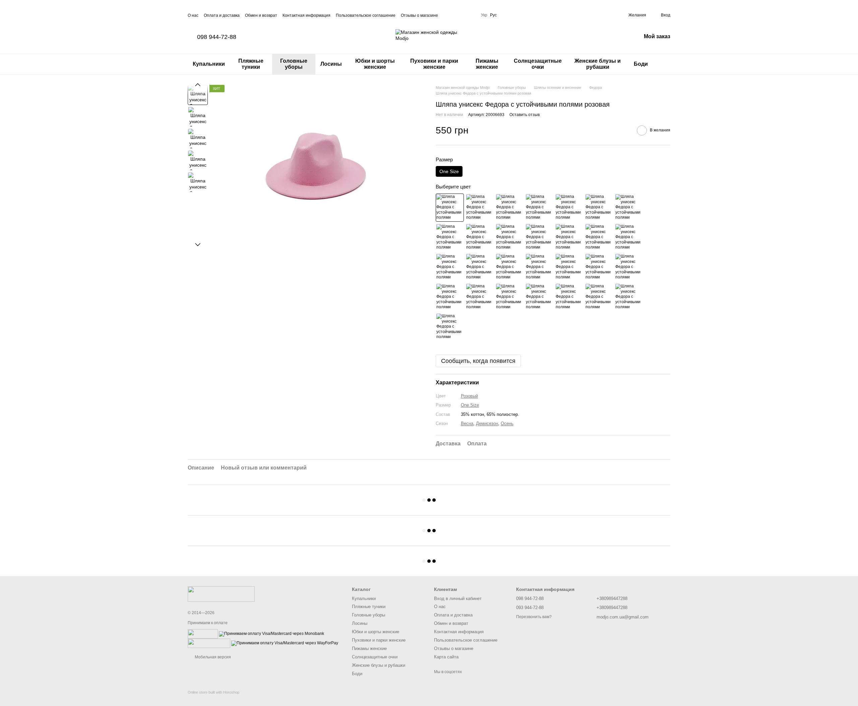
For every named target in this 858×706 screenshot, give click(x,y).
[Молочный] (629, 208)
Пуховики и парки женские (434, 64)
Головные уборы (293, 64)
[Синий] (629, 297)
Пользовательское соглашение (365, 15)
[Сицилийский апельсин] (599, 237)
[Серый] (450, 267)
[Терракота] (629, 237)
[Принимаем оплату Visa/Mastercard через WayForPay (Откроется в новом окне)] (284, 643)
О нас (193, 15)
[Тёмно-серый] (480, 267)
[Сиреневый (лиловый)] (509, 297)
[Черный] (480, 208)
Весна (467, 423)
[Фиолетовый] (539, 297)
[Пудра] (539, 237)
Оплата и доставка (222, 15)
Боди (641, 64)
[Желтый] (480, 297)
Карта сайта (446, 656)
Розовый (469, 395)
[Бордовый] (480, 237)
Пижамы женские (487, 64)
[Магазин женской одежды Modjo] (221, 594)
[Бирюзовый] (450, 297)
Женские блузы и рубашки (597, 64)
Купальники (209, 64)
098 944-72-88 (216, 37)
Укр (484, 15)
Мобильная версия (212, 657)
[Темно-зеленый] (539, 267)
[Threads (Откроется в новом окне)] (471, 15)
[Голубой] (569, 297)
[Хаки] (509, 267)
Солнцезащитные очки (538, 64)
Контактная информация (306, 15)
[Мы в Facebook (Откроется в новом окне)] (447, 15)
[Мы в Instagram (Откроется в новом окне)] (455, 15)
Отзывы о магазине (419, 15)
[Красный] (450, 237)
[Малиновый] (509, 237)
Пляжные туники (250, 64)
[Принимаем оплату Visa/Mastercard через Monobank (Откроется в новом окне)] (271, 633)
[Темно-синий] (450, 327)
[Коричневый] (599, 208)
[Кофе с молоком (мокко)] (569, 208)
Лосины (331, 64)
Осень (507, 423)
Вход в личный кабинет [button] (458, 598)
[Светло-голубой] (599, 297)
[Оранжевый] (569, 237)
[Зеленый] (629, 267)
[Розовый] (450, 208)
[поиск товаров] (665, 64)
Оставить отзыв (524, 114)
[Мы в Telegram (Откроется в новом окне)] (463, 15)
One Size (470, 405)
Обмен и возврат (261, 15)
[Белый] (509, 208)
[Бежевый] (539, 208)
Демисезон (487, 423)
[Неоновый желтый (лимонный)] (569, 267)
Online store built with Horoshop (213, 692)
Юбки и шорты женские (375, 64)
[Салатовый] (599, 267)
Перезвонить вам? (534, 616)
